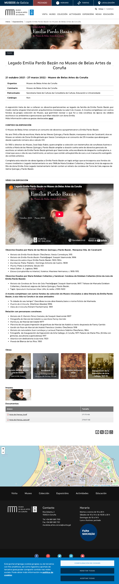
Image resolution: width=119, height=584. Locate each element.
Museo (52, 14)
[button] (18, 396)
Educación (108, 14)
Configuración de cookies (87, 563)
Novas (98, 14)
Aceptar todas (87, 578)
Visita (45, 14)
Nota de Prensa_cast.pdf (19, 420)
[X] (102, 432)
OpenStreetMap (106, 486)
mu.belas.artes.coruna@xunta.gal (57, 525)
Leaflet (96, 486)
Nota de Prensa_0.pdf (18, 414)
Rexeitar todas (87, 571)
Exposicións (88, 14)
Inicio (7, 22)
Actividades (75, 14)
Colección (62, 14)
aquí (51, 118)
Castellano (110, 9)
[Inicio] (19, 12)
